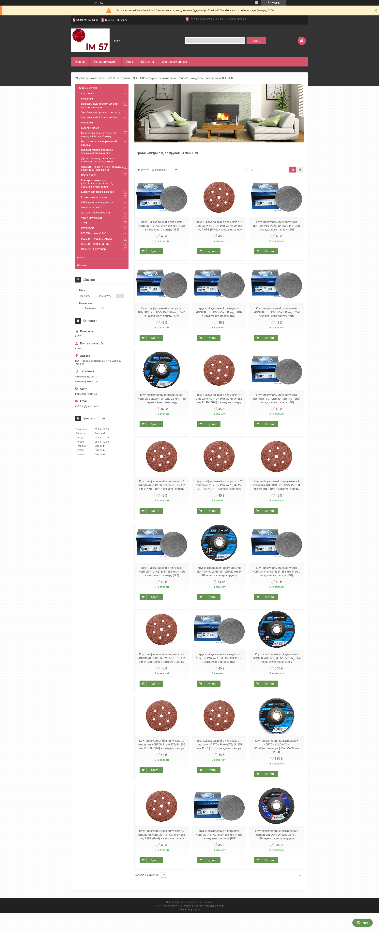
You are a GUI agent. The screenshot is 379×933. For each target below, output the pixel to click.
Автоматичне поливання (96, 212)
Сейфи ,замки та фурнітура (97, 202)
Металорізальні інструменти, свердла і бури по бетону (98, 135)
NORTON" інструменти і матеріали (154, 78)
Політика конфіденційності (208, 905)
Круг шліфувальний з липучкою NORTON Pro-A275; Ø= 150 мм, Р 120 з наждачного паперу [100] (162, 225)
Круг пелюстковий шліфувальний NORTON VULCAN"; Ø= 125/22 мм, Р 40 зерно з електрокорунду (162, 398)
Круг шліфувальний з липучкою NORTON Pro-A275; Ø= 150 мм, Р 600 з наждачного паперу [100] (219, 834)
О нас (129, 61)
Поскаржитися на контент (177, 905)
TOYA (84, 223)
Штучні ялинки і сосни (94, 197)
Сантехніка (87, 93)
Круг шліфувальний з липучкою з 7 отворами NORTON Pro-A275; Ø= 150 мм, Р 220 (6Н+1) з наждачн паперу (161, 658)
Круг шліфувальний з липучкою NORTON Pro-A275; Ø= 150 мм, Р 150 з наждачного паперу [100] (276, 312)
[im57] (90, 40)
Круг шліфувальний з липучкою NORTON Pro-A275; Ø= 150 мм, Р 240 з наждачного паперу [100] (219, 658)
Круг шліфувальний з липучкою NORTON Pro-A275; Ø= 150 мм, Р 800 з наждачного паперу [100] (219, 312)
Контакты (147, 61)
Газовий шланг (90, 127)
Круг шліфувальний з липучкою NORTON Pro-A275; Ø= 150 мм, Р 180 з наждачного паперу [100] (276, 398)
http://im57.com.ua (86, 393)
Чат (365, 922)
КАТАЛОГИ (87, 228)
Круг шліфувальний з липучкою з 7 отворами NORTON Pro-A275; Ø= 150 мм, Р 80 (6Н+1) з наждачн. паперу (219, 744)
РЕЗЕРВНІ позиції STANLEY (96, 238)
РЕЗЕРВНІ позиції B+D (93, 233)
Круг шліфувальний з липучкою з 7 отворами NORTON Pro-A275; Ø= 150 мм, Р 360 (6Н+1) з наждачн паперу (161, 744)
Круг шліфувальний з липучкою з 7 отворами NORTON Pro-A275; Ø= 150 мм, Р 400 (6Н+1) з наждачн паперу (161, 485)
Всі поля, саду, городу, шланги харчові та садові (99, 105)
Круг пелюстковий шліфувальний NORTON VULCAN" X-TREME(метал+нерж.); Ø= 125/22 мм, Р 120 (276, 746)
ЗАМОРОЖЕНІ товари (94, 248)
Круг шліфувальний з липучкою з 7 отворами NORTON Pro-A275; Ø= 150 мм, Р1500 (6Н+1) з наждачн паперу (276, 485)
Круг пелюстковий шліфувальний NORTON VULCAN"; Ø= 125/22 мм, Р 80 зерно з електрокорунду (219, 571)
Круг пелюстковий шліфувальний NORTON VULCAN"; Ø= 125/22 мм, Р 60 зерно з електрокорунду (276, 658)
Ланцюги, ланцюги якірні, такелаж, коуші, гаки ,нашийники (102, 168)
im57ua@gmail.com (86, 406)
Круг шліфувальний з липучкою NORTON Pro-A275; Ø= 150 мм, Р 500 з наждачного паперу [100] (161, 312)
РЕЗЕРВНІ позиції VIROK (95, 243)
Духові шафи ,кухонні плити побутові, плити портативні (97, 160)
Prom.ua (208, 902)
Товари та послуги (93, 78)
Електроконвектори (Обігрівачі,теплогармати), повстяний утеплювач (97, 183)
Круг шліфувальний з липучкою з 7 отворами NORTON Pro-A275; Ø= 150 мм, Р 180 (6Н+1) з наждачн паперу (161, 834)
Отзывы (82, 265)
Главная (80, 61)
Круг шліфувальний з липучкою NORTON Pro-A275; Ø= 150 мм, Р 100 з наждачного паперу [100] (162, 571)
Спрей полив (89, 175)
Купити (154, 251)
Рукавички (87, 98)
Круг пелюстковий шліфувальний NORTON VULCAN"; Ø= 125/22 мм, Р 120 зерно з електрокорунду (276, 834)
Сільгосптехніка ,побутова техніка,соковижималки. (97, 151)
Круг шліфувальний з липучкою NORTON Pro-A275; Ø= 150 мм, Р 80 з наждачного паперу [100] (276, 571)
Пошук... (256, 40)
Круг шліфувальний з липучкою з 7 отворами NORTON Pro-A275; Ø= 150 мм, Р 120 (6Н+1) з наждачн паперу (219, 398)
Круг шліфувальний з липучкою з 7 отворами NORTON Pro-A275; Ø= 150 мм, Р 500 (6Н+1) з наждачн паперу (219, 485)
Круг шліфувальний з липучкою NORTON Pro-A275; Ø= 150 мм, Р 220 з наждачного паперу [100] (276, 225)
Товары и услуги (104, 61)
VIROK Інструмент (119, 78)
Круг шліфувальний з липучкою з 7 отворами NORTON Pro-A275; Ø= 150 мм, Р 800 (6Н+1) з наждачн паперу (219, 225)
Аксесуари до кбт (91, 207)
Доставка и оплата (174, 61)
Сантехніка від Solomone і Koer (99, 117)
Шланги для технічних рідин (97, 191)
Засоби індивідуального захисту (100, 112)
